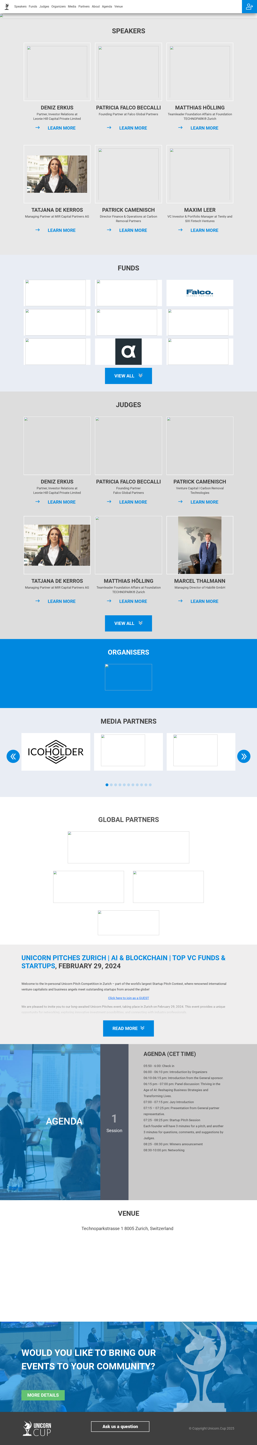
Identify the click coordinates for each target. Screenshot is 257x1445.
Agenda (107, 6)
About (96, 6)
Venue (118, 6)
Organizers (58, 6)
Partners (84, 6)
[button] (107, 784)
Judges (44, 6)
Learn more (62, 128)
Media (72, 6)
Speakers (20, 6)
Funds (33, 6)
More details (43, 1395)
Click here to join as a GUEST (128, 998)
